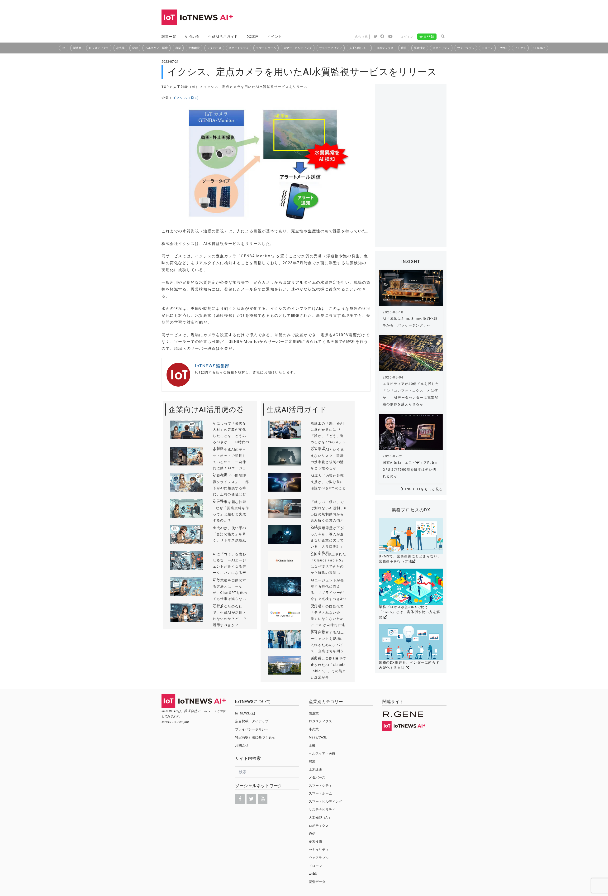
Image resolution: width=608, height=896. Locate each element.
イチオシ (520, 48)
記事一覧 (169, 36)
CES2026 (539, 48)
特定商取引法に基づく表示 (255, 737)
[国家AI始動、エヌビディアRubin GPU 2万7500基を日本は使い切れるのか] (411, 432)
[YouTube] (262, 799)
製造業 (77, 48)
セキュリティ (441, 48)
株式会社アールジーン (200, 711)
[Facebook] (240, 799)
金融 (135, 48)
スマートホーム (266, 48)
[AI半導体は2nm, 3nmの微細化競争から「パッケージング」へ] (411, 288)
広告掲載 (361, 36)
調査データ (317, 882)
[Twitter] (251, 799)
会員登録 (426, 36)
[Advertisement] (360, 18)
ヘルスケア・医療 (156, 48)
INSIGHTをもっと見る (424, 489)
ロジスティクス (99, 48)
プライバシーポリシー (251, 729)
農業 (178, 48)
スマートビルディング (297, 48)
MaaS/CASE (318, 737)
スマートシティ (239, 48)
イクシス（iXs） (186, 98)
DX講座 (253, 36)
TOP (165, 87)
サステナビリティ (330, 48)
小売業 (120, 48)
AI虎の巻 (192, 36)
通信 (404, 48)
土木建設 (194, 48)
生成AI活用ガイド (223, 36)
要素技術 (419, 48)
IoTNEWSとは (245, 713)
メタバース (214, 48)
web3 (503, 48)
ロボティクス (385, 48)
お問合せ (241, 745)
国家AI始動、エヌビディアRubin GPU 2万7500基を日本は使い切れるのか (410, 469)
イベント (274, 36)
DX (64, 48)
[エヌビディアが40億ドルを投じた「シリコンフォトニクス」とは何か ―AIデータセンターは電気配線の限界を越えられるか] (411, 353)
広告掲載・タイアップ (251, 721)
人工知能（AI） (359, 48)
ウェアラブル (465, 48)
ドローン (487, 48)
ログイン (406, 36)
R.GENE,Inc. (181, 722)
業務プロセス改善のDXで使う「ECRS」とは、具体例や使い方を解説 (409, 612)
